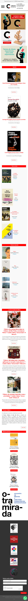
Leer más (23, 427)
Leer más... (14, 92)
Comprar (15, 178)
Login (14, 599)
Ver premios (14, 470)
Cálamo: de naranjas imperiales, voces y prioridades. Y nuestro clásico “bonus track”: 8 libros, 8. (14, 396)
